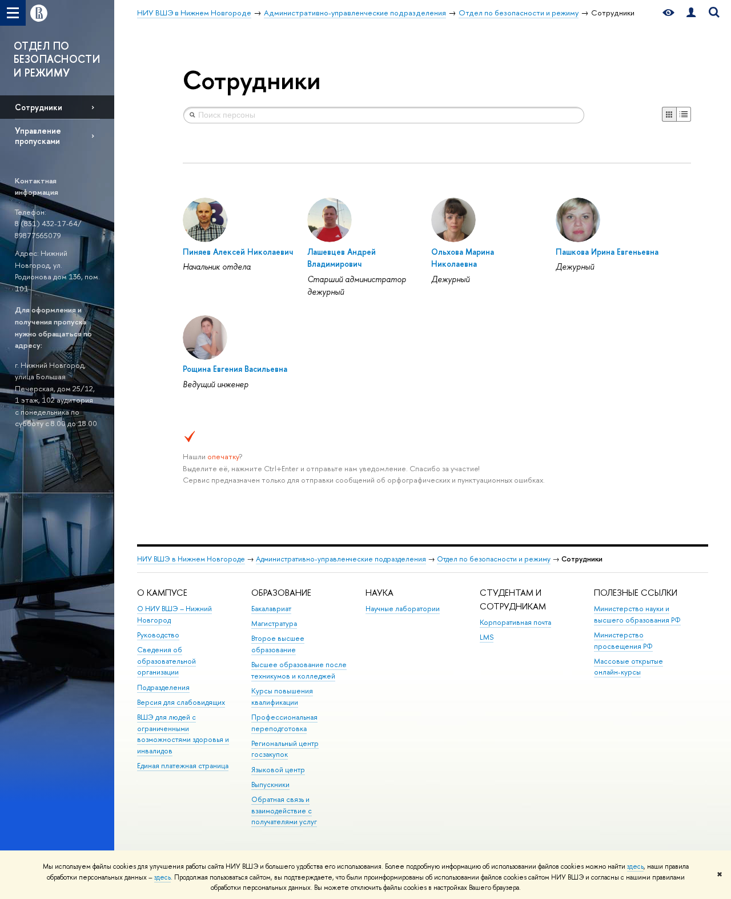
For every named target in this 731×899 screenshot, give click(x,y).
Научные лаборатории (403, 608)
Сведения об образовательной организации (166, 661)
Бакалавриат (271, 608)
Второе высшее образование (277, 644)
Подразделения (163, 687)
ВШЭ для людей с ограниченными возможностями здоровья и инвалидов (183, 734)
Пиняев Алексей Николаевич (238, 251)
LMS (486, 637)
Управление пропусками (38, 135)
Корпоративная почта (515, 622)
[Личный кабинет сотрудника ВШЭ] (691, 13)
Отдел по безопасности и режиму (494, 559)
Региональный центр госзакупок (285, 749)
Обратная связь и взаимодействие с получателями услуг (284, 810)
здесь (635, 866)
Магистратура (274, 623)
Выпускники (270, 784)
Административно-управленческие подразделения (341, 559)
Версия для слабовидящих (181, 702)
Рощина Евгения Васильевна (235, 368)
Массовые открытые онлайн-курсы (628, 666)
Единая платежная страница (182, 765)
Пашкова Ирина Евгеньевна (607, 251)
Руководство (158, 635)
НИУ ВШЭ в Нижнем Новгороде (191, 559)
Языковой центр (278, 769)
